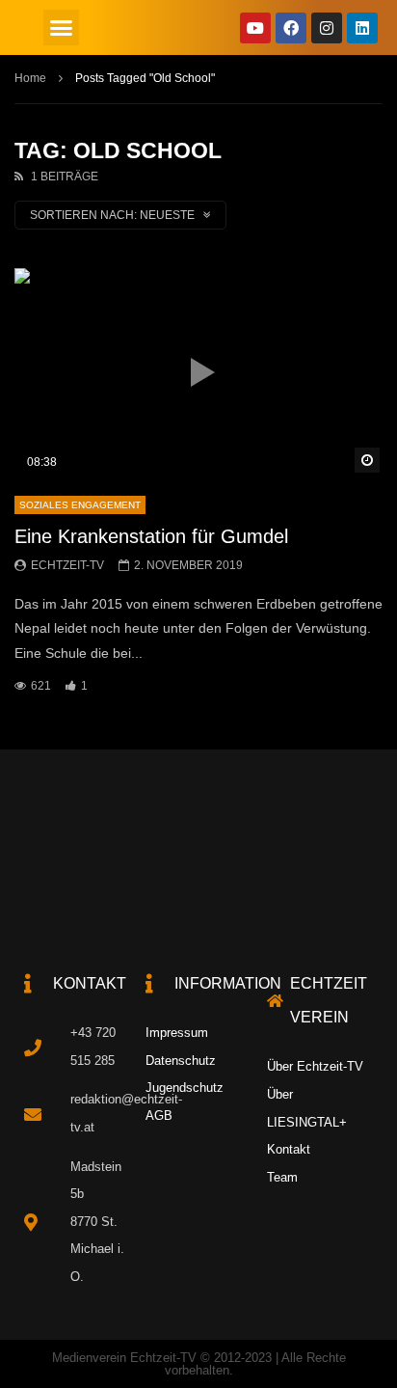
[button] (61, 28)
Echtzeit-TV (67, 565)
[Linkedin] (362, 28)
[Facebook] (291, 28)
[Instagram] (326, 28)
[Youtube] (255, 28)
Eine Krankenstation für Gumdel (151, 536)
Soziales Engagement (80, 505)
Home (30, 78)
